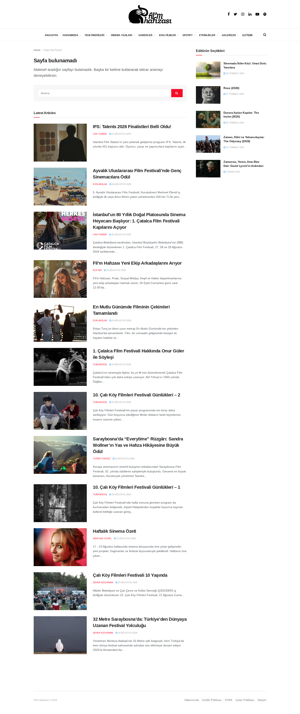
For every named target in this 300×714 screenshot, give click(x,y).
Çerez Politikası (245, 700)
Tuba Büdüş (100, 364)
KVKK (228, 700)
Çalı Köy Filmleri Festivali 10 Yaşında (130, 575)
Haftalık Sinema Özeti (114, 531)
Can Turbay (100, 134)
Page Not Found (53, 50)
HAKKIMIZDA (70, 35)
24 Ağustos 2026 (121, 320)
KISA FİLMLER (167, 35)
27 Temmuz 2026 (234, 94)
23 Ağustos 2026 (124, 458)
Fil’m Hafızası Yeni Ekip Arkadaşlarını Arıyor (137, 263)
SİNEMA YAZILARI (121, 35)
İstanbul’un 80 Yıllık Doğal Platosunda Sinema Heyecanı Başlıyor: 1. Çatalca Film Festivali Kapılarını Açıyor (139, 221)
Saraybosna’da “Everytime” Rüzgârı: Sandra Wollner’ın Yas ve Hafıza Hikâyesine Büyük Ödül (138, 445)
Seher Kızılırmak (103, 582)
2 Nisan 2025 (232, 172)
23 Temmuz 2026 (234, 147)
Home (37, 50)
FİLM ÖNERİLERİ (94, 35)
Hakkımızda (191, 700)
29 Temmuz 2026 (234, 73)
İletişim (262, 700)
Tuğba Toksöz (101, 458)
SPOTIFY (187, 35)
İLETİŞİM (247, 35)
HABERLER (145, 35)
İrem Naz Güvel (102, 538)
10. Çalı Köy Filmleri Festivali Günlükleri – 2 (136, 394)
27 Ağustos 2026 (121, 134)
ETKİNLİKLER (207, 35)
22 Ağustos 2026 (126, 538)
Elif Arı (97, 270)
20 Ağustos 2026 (127, 632)
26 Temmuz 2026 (234, 122)
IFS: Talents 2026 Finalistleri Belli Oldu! (132, 126)
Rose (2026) (231, 88)
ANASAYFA (51, 35)
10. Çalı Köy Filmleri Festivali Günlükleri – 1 (136, 487)
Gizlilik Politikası (212, 700)
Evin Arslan (100, 184)
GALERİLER (229, 35)
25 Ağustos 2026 (116, 270)
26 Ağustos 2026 (121, 184)
